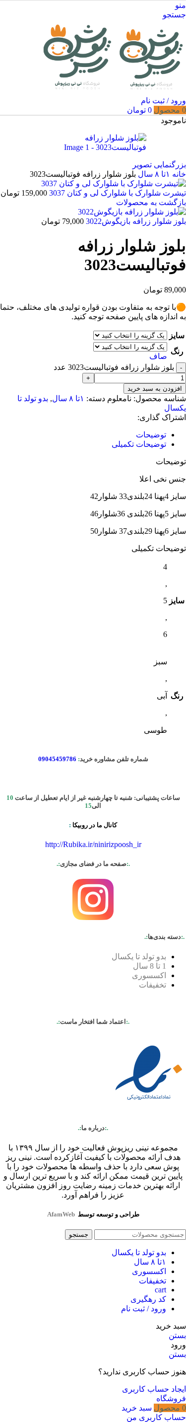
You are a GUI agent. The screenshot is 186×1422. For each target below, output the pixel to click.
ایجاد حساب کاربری (154, 1389)
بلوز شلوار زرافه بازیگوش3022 (135, 221)
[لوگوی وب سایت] (150, 91)
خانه (178, 174)
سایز (177, 335)
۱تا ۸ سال (153, 174)
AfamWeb (61, 1214)
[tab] (151, 434)
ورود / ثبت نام (143, 1308)
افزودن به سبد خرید (154, 388)
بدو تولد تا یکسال (139, 956)
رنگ (177, 351)
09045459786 (57, 759)
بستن (177, 1335)
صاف (158, 356)
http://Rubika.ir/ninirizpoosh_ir (93, 844)
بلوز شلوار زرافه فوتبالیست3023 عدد (114, 367)
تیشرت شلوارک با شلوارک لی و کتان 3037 (116, 193)
